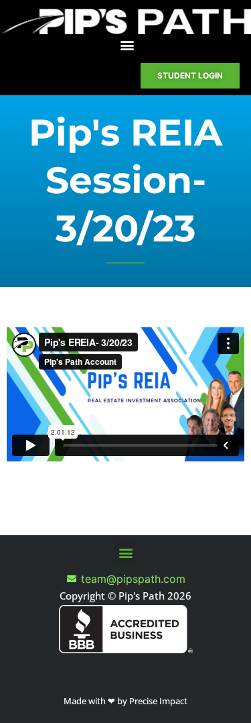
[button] (127, 45)
